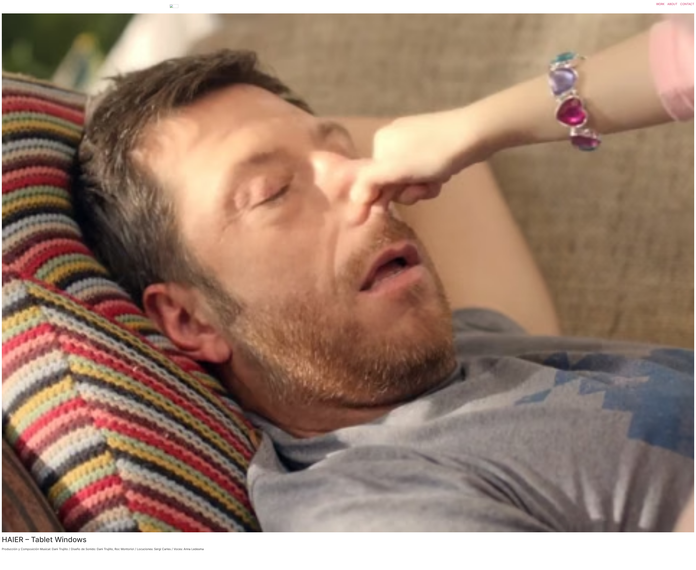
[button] (348, 273)
